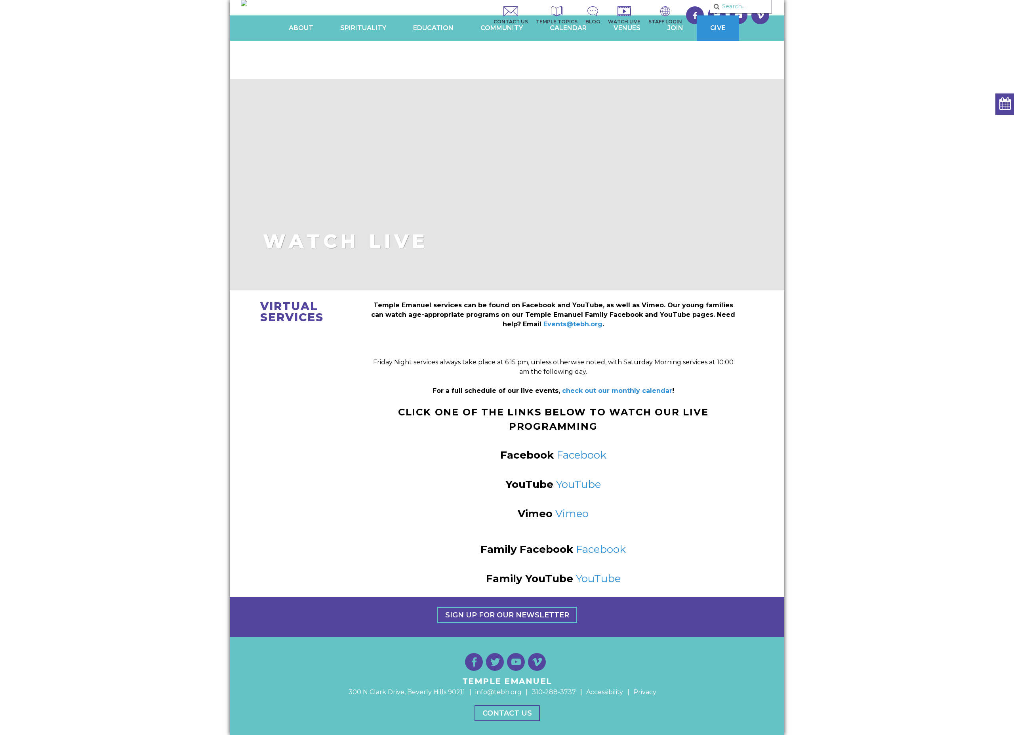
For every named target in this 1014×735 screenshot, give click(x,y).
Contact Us (507, 713)
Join (675, 28)
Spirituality (363, 28)
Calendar (568, 28)
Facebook (581, 455)
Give (718, 28)
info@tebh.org (498, 692)
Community (501, 28)
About (301, 28)
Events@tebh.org (572, 324)
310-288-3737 (554, 692)
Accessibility (604, 692)
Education (433, 28)
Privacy (644, 692)
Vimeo (572, 513)
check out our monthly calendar (617, 390)
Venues (627, 28)
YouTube (578, 484)
